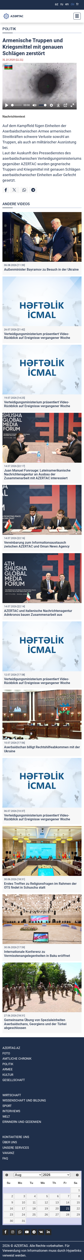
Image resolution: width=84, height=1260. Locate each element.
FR (77, 4)
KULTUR (7, 1075)
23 (11, 1214)
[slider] (16, 105)
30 (11, 1220)
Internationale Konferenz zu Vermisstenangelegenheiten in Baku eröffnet (37, 953)
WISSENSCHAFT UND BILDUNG (24, 1100)
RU (61, 4)
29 (78, 1214)
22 (78, 1208)
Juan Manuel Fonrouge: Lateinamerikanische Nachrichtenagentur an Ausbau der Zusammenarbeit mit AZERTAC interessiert (37, 474)
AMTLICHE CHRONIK (16, 1058)
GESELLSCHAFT (13, 1080)
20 (57, 1208)
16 (11, 1208)
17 (23, 1208)
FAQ (5, 1158)
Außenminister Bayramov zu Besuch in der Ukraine (41, 269)
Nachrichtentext (13, 116)
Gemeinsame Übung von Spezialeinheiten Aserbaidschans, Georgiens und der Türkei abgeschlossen (35, 1024)
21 (67, 1208)
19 (46, 1208)
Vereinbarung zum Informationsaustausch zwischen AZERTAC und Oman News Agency (37, 544)
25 (34, 1214)
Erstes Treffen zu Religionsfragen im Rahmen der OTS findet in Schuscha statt (40, 885)
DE (72, 4)
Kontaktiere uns (15, 1137)
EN (67, 4)
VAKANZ (8, 1153)
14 (67, 1202)
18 (34, 1208)
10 (23, 1202)
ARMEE (7, 1069)
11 (34, 1202)
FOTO (6, 1053)
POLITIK (9, 29)
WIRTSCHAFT (11, 1095)
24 (23, 1214)
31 (23, 1220)
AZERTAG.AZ (11, 1048)
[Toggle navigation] (76, 16)
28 (67, 1214)
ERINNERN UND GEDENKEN (21, 1122)
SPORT (7, 1106)
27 (57, 1214)
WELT (6, 1116)
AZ (56, 4)
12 (46, 1202)
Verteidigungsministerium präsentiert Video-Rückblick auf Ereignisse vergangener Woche (37, 336)
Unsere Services (15, 1148)
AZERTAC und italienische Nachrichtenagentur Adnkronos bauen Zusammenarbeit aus (38, 613)
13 (57, 1202)
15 (78, 1202)
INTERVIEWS (11, 1111)
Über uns (9, 1142)
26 (46, 1214)
